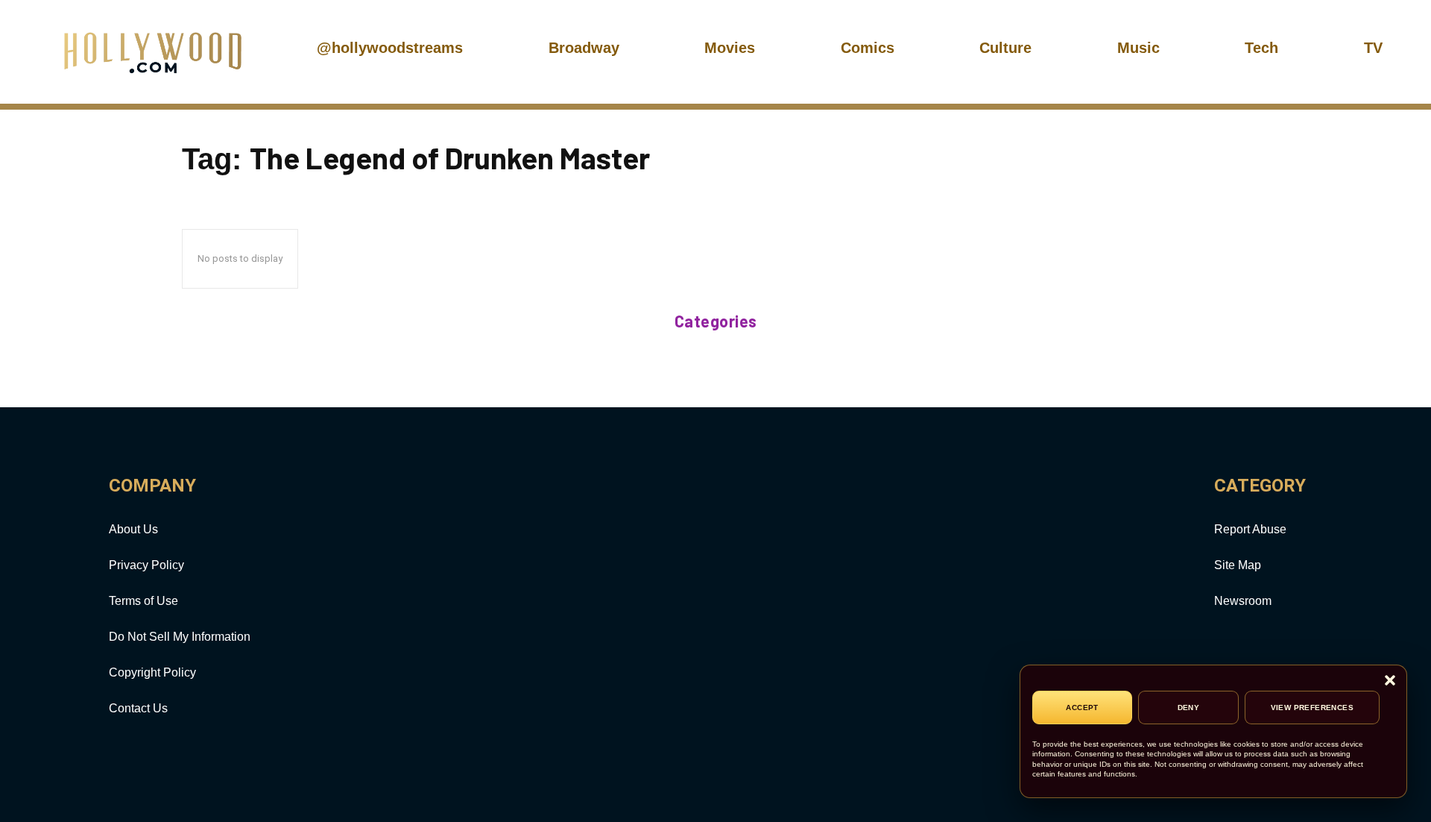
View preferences (1312, 707)
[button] (1390, 681)
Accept (1082, 707)
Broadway (584, 48)
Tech (1261, 48)
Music (1138, 48)
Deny (1189, 707)
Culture (1005, 48)
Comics (867, 48)
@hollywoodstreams (390, 48)
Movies (729, 48)
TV (1373, 48)
